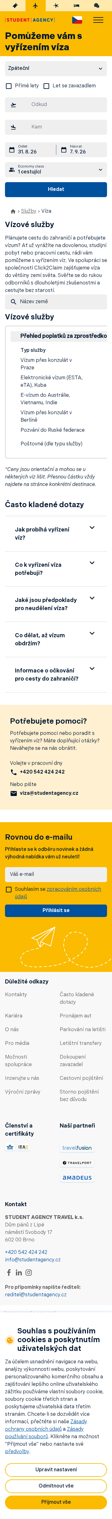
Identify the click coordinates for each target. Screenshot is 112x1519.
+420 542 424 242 (26, 1252)
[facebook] (8, 1272)
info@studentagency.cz (33, 1260)
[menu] (98, 20)
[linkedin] (18, 1272)
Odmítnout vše (56, 1486)
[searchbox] (56, 104)
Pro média (17, 1043)
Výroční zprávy (22, 1092)
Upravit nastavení (56, 1470)
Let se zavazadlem (74, 86)
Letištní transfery (81, 1043)
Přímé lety (27, 86)
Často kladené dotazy (77, 998)
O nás (12, 1029)
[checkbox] (8, 86)
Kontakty (16, 994)
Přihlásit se (56, 910)
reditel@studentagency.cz (36, 1295)
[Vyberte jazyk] (77, 20)
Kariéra (13, 1016)
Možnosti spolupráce (18, 1061)
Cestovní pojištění (81, 1078)
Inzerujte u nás (22, 1078)
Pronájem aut (75, 1016)
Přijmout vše (56, 1502)
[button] (56, 533)
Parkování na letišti (82, 1029)
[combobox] (56, 106)
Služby (28, 211)
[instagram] (28, 1272)
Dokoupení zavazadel (73, 1061)
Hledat (56, 189)
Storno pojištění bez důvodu (79, 1096)
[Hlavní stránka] (30, 19)
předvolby (17, 1451)
